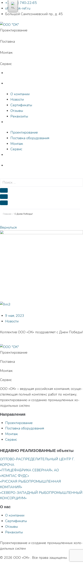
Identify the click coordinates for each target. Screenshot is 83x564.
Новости (12, 321)
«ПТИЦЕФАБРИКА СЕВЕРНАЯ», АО (29, 470)
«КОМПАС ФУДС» (14, 475)
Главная (7, 214)
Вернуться (8, 227)
